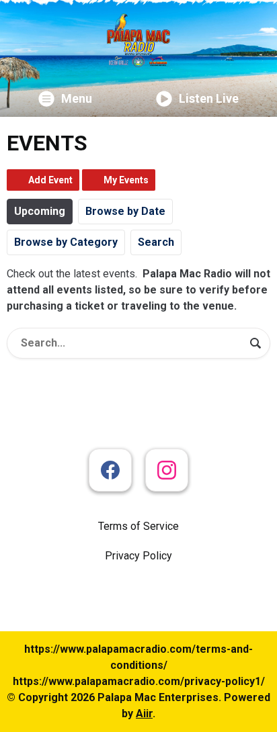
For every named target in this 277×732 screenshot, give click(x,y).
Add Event (50, 180)
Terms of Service (138, 526)
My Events (126, 180)
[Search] (255, 343)
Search (156, 242)
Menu (76, 98)
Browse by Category (66, 242)
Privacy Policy (138, 555)
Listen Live (209, 98)
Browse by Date (125, 211)
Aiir (144, 713)
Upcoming (39, 211)
